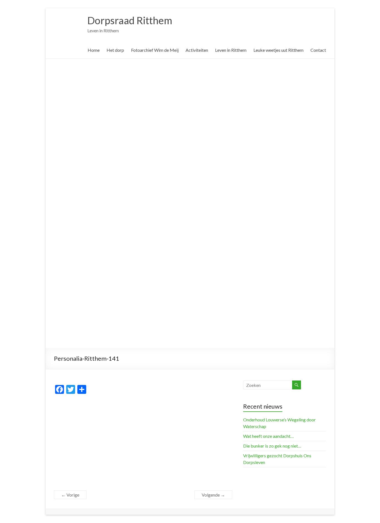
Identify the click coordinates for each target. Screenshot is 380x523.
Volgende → (213, 494)
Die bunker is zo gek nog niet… (272, 445)
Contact (318, 50)
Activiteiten (197, 50)
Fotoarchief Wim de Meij (155, 50)
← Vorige (70, 494)
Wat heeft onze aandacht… (268, 436)
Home (94, 50)
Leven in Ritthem (230, 50)
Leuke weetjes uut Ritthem (278, 50)
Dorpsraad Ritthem (129, 20)
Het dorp (115, 50)
